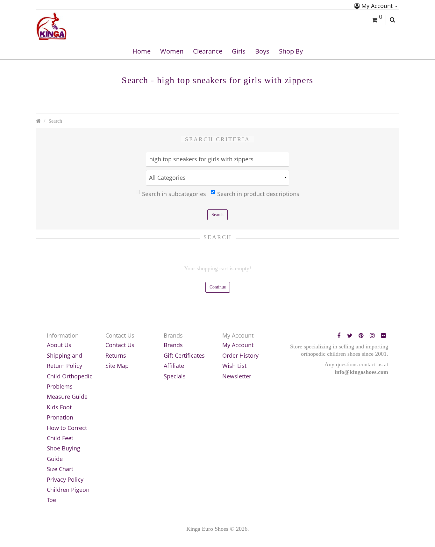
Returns (115, 355)
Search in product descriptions (258, 194)
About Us (59, 345)
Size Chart (60, 469)
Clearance (207, 51)
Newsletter (236, 376)
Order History (240, 355)
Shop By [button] (291, 51)
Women (171, 51)
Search (55, 121)
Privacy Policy (65, 479)
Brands (173, 345)
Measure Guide (67, 396)
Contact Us (119, 345)
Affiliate (174, 365)
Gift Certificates (184, 355)
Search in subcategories (174, 194)
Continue (218, 287)
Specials (175, 376)
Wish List (234, 365)
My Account (377, 6)
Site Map (117, 365)
